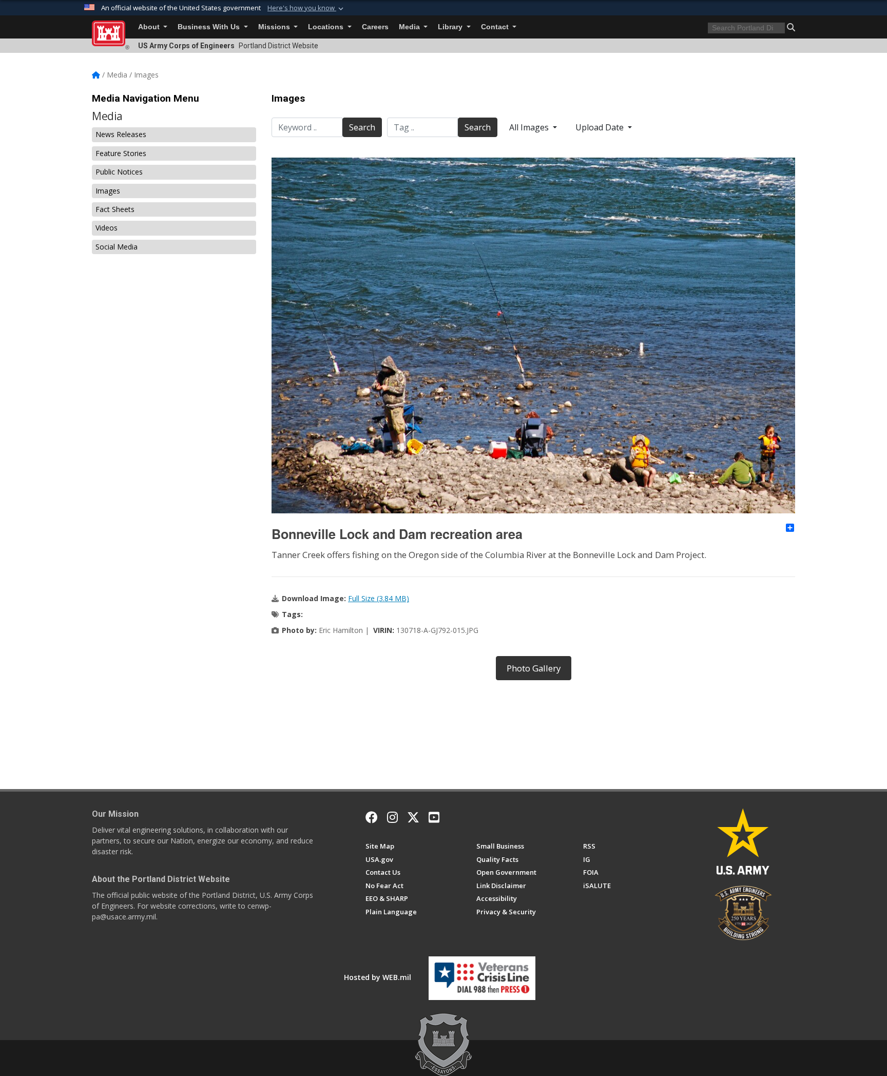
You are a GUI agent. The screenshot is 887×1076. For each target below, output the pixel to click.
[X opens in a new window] (413, 817)
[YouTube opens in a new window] (434, 817)
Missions (275, 27)
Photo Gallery (534, 668)
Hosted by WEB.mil (377, 977)
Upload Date (600, 127)
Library (451, 27)
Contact (496, 27)
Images (107, 191)
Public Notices (119, 172)
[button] (306, 8)
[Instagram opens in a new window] (392, 817)
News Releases (120, 134)
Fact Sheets (114, 209)
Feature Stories (120, 153)
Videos (106, 228)
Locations (326, 27)
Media (410, 27)
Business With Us (210, 27)
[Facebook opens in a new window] (371, 817)
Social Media (116, 247)
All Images (530, 127)
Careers (375, 27)
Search (362, 127)
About (150, 27)
